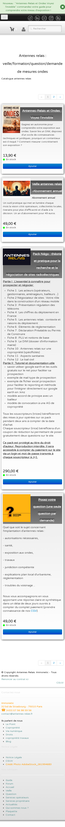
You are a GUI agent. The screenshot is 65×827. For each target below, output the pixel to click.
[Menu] (4, 17)
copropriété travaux (17, 738)
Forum (9, 783)
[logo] (2, 27)
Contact (10, 814)
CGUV (60, 682)
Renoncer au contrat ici (14, 679)
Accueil (10, 787)
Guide (9, 780)
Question (11, 794)
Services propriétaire (17, 801)
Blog (8, 741)
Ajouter (32, 166)
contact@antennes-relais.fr (17, 713)
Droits (9, 734)
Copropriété (13, 727)
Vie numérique (14, 731)
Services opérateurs (17, 797)
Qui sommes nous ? (17, 807)
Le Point (10, 724)
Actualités (11, 804)
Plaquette (11, 811)
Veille (9, 790)
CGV (34, 611)
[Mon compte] (23, 29)
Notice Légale (14, 757)
